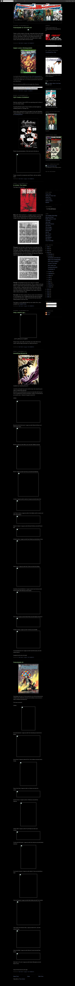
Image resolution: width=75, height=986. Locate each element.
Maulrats (47, 202)
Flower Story (48, 194)
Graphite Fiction (23, 304)
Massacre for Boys (50, 217)
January (50, 286)
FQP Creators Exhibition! (21, 97)
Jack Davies (48, 225)
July (49, 277)
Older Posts (40, 976)
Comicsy (28, 88)
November (50, 256)
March (49, 283)
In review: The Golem (20, 185)
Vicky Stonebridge (49, 240)
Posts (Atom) (22, 979)
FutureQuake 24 (18, 662)
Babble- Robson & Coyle (51, 218)
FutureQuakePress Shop (51, 52)
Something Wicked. (18, 114)
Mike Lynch (48, 235)
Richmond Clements (50, 223)
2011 (48, 291)
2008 (48, 296)
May (49, 281)
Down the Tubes (28, 76)
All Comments (50, 306)
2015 (48, 248)
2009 (48, 294)
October (50, 271)
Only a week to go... (19, 312)
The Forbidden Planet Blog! (51, 215)
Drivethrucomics (34, 88)
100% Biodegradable (36, 76)
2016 (48, 246)
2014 (48, 250)
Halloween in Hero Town (51, 195)
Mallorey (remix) (49, 200)
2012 (48, 289)
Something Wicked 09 (20, 353)
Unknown (48, 314)
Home (28, 976)
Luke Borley (48, 220)
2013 (48, 252)
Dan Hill (47, 232)
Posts (48, 303)
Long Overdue (48, 199)
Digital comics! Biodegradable (22, 48)
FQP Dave (48, 312)
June (49, 279)
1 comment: (30, 90)
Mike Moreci (48, 238)
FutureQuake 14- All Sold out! (22, 27)
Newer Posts (16, 976)
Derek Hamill (48, 230)
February (50, 285)
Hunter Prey (48, 197)
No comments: (31, 43)
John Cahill (48, 222)
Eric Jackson (48, 233)
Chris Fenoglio (49, 227)
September (50, 273)
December (50, 254)
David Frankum (49, 229)
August (50, 275)
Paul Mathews (49, 237)
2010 (48, 293)
